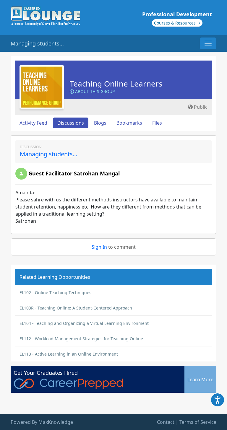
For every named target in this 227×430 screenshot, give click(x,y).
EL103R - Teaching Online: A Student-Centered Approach (76, 308)
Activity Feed (33, 123)
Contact (165, 422)
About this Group (94, 91)
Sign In (99, 247)
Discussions (70, 123)
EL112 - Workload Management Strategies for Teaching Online (81, 338)
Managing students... (48, 154)
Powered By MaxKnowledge (42, 422)
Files (157, 123)
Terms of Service (197, 422)
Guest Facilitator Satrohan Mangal (74, 173)
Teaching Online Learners (116, 83)
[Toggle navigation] (208, 43)
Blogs (100, 123)
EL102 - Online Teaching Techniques (55, 292)
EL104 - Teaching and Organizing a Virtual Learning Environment (84, 323)
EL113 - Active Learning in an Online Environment (69, 354)
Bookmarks (129, 123)
